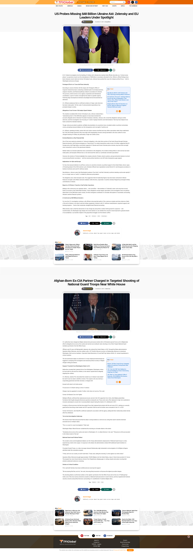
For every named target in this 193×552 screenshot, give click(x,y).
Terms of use (125, 544)
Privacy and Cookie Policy (120, 550)
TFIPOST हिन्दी (91, 2)
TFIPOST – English (96, 544)
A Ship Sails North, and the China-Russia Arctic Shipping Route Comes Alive (130, 246)
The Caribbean (133, 6)
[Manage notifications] (188, 536)
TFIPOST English (82, 2)
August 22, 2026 (126, 249)
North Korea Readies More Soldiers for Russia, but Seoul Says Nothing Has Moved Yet (102, 246)
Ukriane (94, 216)
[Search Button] (124, 2)
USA (99, 216)
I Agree (130, 550)
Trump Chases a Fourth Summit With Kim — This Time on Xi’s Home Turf (102, 521)
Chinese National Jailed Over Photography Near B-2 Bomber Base (129, 512)
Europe (114, 6)
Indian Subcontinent (92, 6)
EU (89, 216)
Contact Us (96, 542)
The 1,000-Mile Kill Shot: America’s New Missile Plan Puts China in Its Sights (101, 512)
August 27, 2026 (69, 515)
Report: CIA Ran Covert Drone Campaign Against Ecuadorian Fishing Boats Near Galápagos (118, 365)
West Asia (105, 6)
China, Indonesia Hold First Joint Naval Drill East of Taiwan (72, 256)
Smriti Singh (89, 21)
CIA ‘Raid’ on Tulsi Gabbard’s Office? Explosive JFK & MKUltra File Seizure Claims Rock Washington (117, 376)
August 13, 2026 (69, 259)
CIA (98, 482)
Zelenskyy (104, 216)
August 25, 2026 (69, 251)
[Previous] (117, 111)
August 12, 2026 (97, 259)
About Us (96, 540)
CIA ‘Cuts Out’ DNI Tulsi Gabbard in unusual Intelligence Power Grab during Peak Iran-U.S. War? (118, 370)
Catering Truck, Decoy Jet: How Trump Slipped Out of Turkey (101, 256)
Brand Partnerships (125, 542)
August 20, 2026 (97, 524)
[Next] (120, 111)
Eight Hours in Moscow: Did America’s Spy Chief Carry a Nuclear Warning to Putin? (72, 512)
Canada (79, 6)
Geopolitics (108, 21)
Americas (70, 6)
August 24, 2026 (97, 249)
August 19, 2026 (126, 524)
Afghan (94, 482)
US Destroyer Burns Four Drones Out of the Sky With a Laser (129, 256)
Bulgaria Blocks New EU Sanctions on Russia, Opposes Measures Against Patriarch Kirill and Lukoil (117, 105)
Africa (123, 6)
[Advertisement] (96, 270)
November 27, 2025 (99, 21)
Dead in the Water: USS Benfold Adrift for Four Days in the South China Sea (129, 521)
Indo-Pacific (59, 6)
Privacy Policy (125, 546)
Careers (125, 540)
